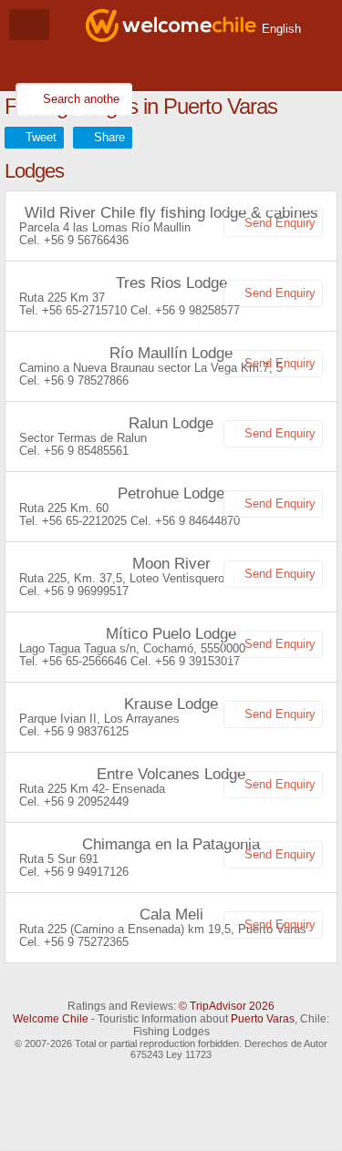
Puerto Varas (263, 1018)
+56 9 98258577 (197, 310)
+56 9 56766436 (86, 240)
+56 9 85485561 (86, 450)
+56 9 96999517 (86, 591)
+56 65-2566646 (84, 661)
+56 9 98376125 (86, 731)
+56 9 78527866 (86, 380)
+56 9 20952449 (86, 801)
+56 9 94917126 (86, 872)
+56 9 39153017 (197, 661)
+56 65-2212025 (84, 521)
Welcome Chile (50, 1018)
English (281, 29)
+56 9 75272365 (86, 942)
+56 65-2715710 (84, 310)
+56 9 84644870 (197, 521)
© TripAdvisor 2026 (227, 1006)
